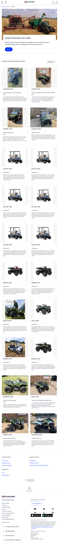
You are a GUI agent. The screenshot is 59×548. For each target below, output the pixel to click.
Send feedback (37, 503)
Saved (53, 3)
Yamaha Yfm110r (34, 463)
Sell (5, 3)
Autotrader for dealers (13, 540)
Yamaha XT (33, 460)
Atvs (3, 472)
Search (56, 3)
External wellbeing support (8, 519)
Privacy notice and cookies (8, 513)
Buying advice (10, 531)
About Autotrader (6, 507)
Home (3, 6)
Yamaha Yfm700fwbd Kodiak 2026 (39, 465)
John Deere (5, 460)
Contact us (4, 505)
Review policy (5, 517)
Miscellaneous (6, 463)
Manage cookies (5, 522)
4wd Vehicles (5, 475)
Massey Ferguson (7, 465)
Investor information (6, 511)
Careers (4, 509)
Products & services (12, 526)
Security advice (5, 503)
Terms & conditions (6, 515)
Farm (8, 6)
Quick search (10, 535)
